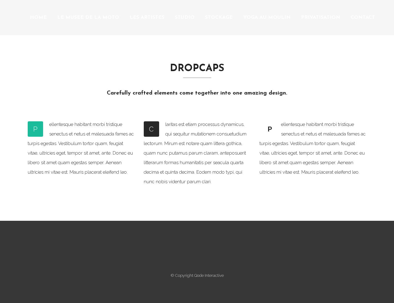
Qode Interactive (209, 275)
